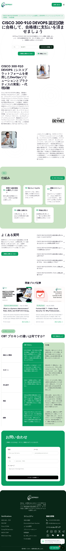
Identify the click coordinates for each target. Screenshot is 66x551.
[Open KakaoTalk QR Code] (58, 535)
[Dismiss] (63, 541)
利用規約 (26, 532)
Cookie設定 (27, 539)
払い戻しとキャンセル (30, 535)
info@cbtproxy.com (54, 523)
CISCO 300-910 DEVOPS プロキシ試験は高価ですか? (50, 273)
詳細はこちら (43, 53)
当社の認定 (27, 520)
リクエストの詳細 (45, 47)
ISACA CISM (5, 532)
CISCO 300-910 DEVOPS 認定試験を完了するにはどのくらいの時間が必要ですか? (50, 242)
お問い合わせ (56, 4)
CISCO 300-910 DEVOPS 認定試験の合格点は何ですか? (50, 255)
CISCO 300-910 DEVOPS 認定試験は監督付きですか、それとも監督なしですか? (50, 261)
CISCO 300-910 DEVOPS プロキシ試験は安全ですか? (50, 267)
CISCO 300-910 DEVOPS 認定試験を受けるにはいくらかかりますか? (50, 236)
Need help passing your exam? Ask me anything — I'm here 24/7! (53, 541)
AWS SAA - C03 (6, 520)
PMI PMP (3, 523)
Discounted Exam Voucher (32, 523)
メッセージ (11, 465)
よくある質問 (27, 526)
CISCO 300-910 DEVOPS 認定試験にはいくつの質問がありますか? (50, 248)
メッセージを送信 (32, 477)
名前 (9, 449)
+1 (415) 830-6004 (54, 520)
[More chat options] (63, 548)
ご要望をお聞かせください (26, 53)
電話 (9, 457)
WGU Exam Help (6, 535)
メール (36, 449)
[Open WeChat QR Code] (53, 535)
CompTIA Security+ (7, 529)
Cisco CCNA (5, 526)
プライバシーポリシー (30, 529)
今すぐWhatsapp (58, 178)
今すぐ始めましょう (58, 336)
